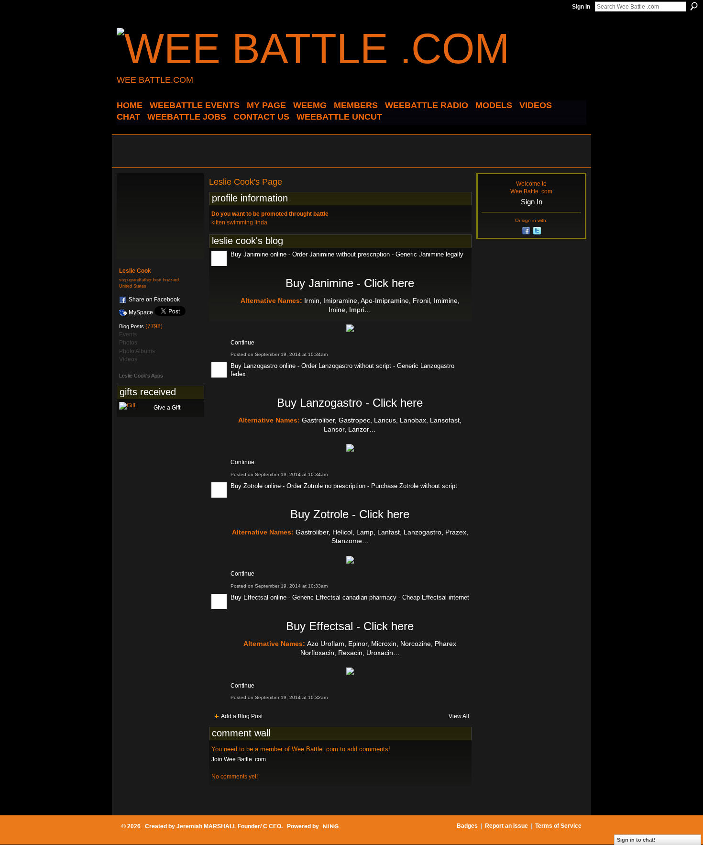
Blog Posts (131, 326)
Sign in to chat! (636, 840)
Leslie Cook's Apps (141, 375)
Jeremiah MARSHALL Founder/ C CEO (228, 826)
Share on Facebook (154, 299)
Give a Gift (167, 407)
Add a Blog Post (242, 716)
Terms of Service (558, 826)
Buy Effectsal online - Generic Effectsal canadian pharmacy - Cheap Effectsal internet (350, 597)
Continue (242, 342)
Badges (467, 826)
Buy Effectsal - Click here (350, 626)
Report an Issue (506, 826)
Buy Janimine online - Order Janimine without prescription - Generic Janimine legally (347, 254)
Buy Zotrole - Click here (349, 514)
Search (694, 6)
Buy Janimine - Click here (350, 283)
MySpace (141, 312)
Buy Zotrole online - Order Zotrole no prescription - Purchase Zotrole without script (344, 485)
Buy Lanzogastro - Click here (350, 402)
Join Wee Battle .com (238, 759)
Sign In (581, 6)
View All (459, 716)
